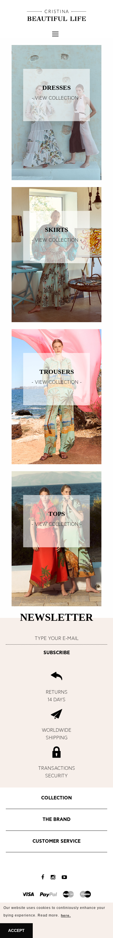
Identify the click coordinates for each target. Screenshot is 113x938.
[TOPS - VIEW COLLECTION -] (56, 538)
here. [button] (66, 916)
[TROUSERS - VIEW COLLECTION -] (56, 396)
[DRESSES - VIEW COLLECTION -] (56, 112)
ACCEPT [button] (16, 930)
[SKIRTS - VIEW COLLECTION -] (56, 254)
